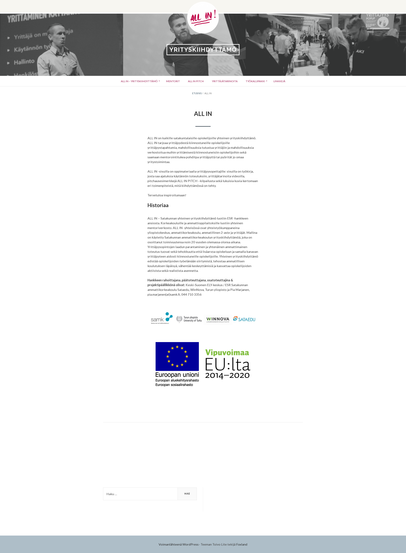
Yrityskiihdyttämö (203, 49)
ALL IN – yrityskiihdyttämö (139, 81)
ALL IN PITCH (196, 81)
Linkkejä (279, 81)
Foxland (241, 544)
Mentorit (173, 81)
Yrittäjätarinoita (225, 81)
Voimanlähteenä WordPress (179, 544)
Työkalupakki (255, 81)
